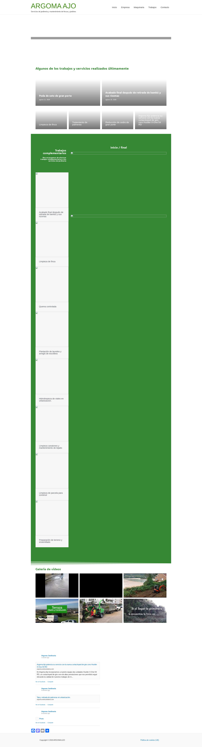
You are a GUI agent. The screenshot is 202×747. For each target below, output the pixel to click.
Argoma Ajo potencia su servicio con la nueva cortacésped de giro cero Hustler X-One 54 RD (150, 120)
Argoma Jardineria (48, 656)
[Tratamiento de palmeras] (84, 117)
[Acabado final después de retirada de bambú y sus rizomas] (134, 89)
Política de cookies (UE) (150, 740)
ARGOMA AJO (53, 6)
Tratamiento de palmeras (79, 123)
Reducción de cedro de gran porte (117, 123)
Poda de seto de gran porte (55, 95)
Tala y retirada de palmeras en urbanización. (53, 697)
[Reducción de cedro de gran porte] (117, 117)
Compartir (50, 681)
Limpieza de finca (48, 124)
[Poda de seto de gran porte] (68, 89)
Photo (41, 719)
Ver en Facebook (40, 681)
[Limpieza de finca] (51, 117)
